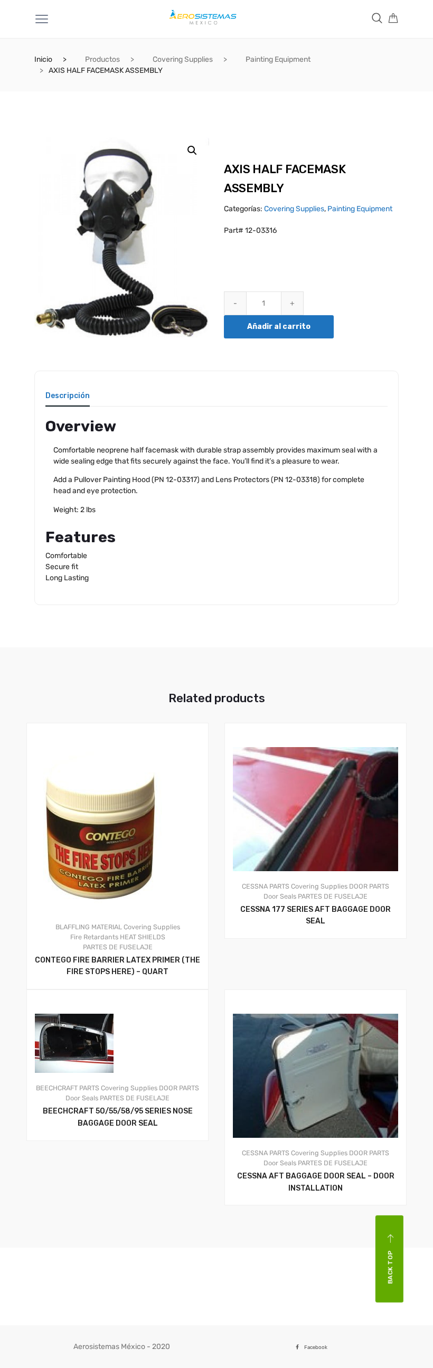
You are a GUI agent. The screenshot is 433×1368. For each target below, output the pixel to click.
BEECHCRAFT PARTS (67, 1088)
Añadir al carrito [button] (321, 974)
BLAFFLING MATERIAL (88, 927)
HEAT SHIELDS (142, 937)
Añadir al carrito (278, 326)
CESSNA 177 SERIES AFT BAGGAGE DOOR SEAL (315, 915)
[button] (192, 150)
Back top (390, 1267)
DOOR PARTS (369, 886)
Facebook (315, 1347)
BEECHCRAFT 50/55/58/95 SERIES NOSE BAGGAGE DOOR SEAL (118, 1117)
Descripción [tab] (67, 396)
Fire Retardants (94, 937)
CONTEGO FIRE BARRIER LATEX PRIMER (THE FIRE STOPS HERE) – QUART (117, 966)
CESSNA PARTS (265, 886)
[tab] (67, 399)
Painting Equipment (278, 59)
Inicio (43, 59)
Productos (102, 59)
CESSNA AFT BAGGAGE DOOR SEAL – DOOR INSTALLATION (315, 1182)
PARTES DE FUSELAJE (118, 947)
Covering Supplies (183, 59)
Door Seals (279, 896)
